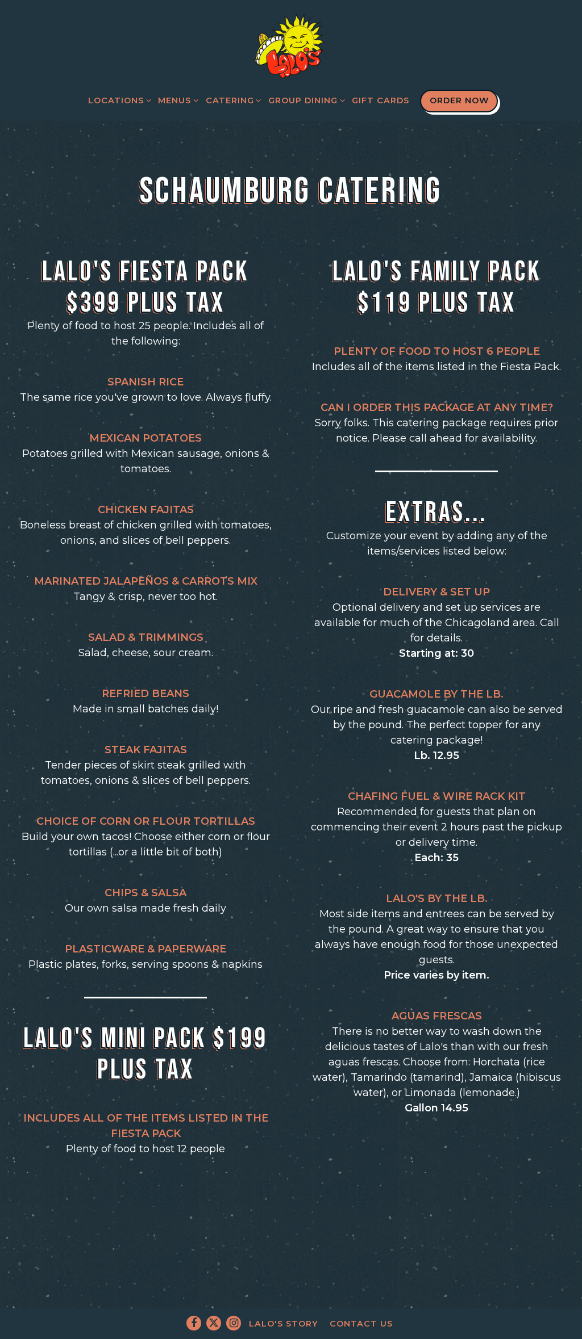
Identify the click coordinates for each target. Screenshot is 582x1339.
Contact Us (361, 1324)
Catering (231, 100)
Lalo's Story (283, 1324)
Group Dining (304, 100)
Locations (118, 100)
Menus (176, 100)
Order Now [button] (459, 100)
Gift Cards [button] (380, 100)
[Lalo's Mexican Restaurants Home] (291, 44)
